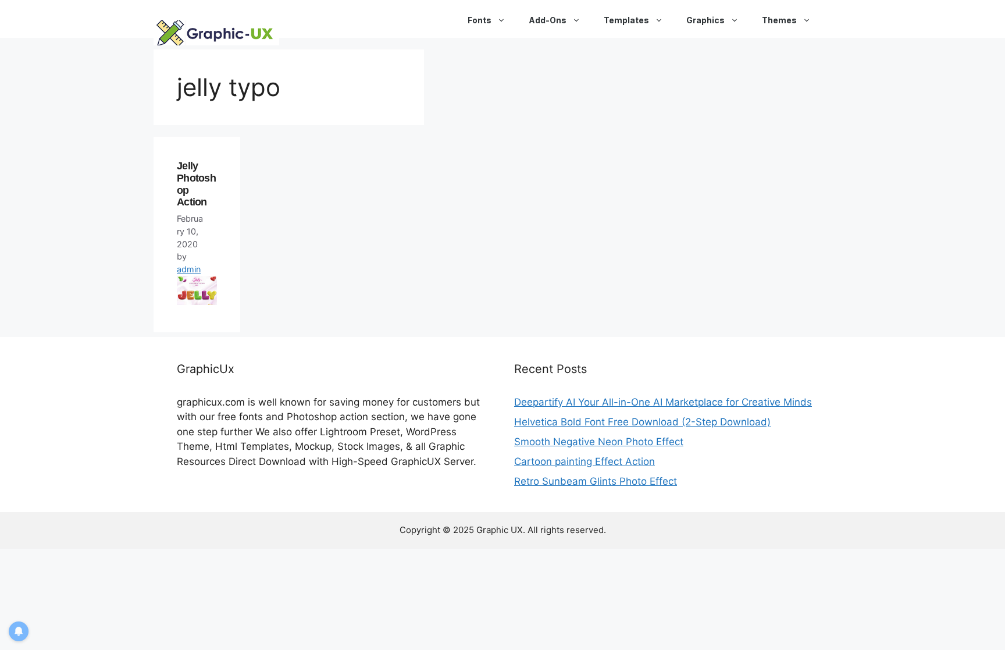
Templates (626, 20)
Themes (779, 20)
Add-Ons (547, 20)
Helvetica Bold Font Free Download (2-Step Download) (642, 422)
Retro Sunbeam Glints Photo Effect (595, 481)
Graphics (705, 20)
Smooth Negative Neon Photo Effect (598, 441)
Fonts (479, 20)
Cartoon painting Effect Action (584, 461)
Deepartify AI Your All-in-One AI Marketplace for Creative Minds (663, 402)
